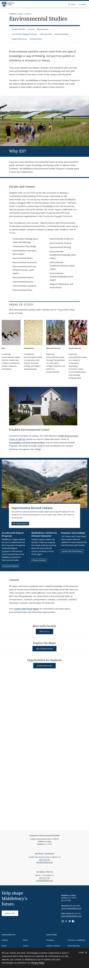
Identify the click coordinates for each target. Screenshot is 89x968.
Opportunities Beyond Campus (32, 508)
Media (25, 940)
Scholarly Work (36, 39)
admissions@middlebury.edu (71, 908)
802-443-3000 (75, 906)
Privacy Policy (37, 962)
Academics (28, 14)
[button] (72, 4)
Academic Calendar (53, 946)
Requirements (42, 29)
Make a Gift (10, 913)
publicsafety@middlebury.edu (71, 916)
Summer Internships (73, 533)
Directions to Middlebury (76, 940)
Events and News (62, 34)
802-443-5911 (76, 913)
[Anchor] (31, 151)
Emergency (50, 940)
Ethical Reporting (73, 946)
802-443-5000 (66, 900)
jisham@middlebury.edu (44, 880)
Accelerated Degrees (10, 566)
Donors (25, 946)
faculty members (42, 199)
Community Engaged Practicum (24, 34)
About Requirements (44, 648)
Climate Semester (39, 560)
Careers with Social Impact (72, 551)
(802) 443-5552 (44, 860)
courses (26, 192)
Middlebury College (15, 14)
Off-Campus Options (20, 523)
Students (5, 940)
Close (82, 952)
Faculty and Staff (18, 29)
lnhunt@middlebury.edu (44, 862)
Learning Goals (46, 34)
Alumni (4, 946)
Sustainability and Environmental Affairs (27, 442)
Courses (31, 29)
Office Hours (44, 631)
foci (13, 233)
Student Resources (19, 39)
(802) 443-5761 (44, 878)
